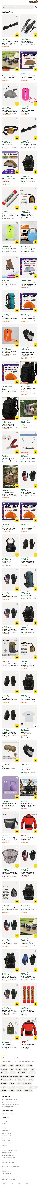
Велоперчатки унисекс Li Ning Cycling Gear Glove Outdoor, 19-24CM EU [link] (28, 768)
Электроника (5, 1130)
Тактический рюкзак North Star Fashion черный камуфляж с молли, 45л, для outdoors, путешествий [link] (29, 389)
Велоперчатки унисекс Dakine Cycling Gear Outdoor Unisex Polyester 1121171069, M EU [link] (29, 977)
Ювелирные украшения (8, 1162)
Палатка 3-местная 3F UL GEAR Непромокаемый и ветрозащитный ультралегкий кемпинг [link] (28, 76)
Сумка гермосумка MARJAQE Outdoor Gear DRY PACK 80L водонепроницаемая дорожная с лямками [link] (27, 804)
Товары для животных (8, 1155)
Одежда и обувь (6, 1133)
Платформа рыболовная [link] (9, 282)
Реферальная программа (9, 1114)
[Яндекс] (14, 1179)
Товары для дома (6, 1135)
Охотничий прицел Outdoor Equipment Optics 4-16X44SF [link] (10, 42)
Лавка (12, 1183)
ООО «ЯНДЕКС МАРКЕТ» (13, 1177)
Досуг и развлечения (8, 1121)
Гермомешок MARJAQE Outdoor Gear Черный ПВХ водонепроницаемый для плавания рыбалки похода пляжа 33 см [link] (9, 838)
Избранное (19, 1183)
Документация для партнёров (10, 1104)
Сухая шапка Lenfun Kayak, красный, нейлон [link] (28, 838)
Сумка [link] (22, 424)
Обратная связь (6, 1168)
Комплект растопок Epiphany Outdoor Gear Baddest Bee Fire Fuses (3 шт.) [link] (28, 1010)
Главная (4, 1183)
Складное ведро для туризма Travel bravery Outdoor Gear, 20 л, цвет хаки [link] (9, 493)
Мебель (4, 1123)
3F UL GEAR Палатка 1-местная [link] (8, 179)
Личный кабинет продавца (9, 1099)
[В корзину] (17, 35)
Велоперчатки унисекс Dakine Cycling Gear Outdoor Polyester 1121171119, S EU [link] (29, 872)
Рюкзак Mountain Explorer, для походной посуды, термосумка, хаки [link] (28, 664)
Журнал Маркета (6, 1173)
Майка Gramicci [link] (25, 732)
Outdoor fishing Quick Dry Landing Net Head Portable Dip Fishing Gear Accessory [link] (9, 872)
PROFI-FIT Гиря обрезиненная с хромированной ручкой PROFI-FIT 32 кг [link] (9, 561)
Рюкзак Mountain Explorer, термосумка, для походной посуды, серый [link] (10, 908)
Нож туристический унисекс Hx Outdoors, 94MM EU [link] (27, 42)
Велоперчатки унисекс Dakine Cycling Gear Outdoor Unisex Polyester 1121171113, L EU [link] (10, 1010)
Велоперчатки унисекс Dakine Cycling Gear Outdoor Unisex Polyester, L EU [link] (29, 493)
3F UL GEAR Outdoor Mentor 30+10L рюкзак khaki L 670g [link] (10, 664)
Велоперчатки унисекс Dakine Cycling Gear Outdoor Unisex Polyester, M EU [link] (10, 942)
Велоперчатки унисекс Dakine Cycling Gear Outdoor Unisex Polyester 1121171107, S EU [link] (10, 629)
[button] (36, 7)
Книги (3, 1147)
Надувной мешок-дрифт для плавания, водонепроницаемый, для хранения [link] (28, 110)
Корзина (27, 1183)
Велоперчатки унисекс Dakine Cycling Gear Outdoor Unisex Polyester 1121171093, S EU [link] (10, 698)
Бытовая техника (6, 1126)
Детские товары (6, 1160)
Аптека (4, 1138)
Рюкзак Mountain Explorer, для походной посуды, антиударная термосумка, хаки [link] (28, 215)
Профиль (35, 1183)
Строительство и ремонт (9, 1157)
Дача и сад (5, 1145)
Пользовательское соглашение (10, 1166)
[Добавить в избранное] (17, 16)
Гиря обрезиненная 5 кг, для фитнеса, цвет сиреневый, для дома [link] (9, 804)
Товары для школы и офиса (9, 1150)
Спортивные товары (7, 1152)
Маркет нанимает (7, 1171)
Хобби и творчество (7, 1143)
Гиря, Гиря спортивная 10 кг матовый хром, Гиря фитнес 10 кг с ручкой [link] (28, 249)
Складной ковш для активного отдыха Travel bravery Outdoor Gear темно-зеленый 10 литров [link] (9, 1045)
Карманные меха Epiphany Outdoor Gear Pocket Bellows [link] (10, 214)
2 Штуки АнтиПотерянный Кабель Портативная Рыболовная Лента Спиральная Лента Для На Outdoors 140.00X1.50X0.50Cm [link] (28, 459)
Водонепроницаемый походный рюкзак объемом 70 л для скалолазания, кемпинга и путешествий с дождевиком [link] (10, 317)
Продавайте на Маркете (8, 1102)
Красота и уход (6, 1140)
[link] (3, 1065)
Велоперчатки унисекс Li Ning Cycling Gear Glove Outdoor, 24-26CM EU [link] (28, 353)
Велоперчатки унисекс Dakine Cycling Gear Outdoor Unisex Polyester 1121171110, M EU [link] (10, 595)
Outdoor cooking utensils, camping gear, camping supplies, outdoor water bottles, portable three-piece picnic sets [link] (10, 76)
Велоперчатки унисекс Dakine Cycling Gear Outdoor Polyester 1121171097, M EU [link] (10, 733)
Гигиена (4, 1128)
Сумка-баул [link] (5, 767)
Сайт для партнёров (7, 1106)
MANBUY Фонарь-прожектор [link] (7, 145)
